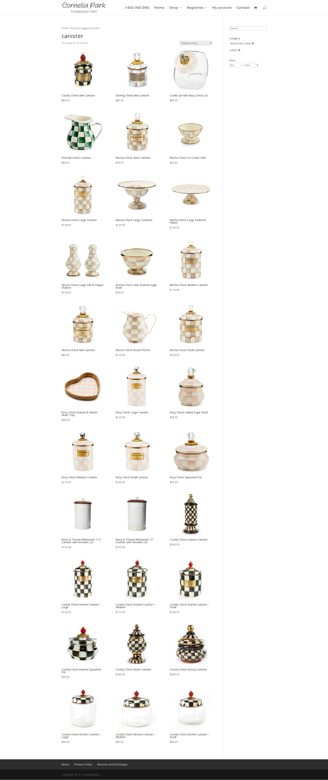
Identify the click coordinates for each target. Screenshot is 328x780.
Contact (243, 7)
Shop (173, 7)
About (65, 764)
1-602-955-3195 (137, 7)
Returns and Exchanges (112, 764)
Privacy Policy (83, 764)
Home (159, 7)
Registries (195, 7)
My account (222, 7)
